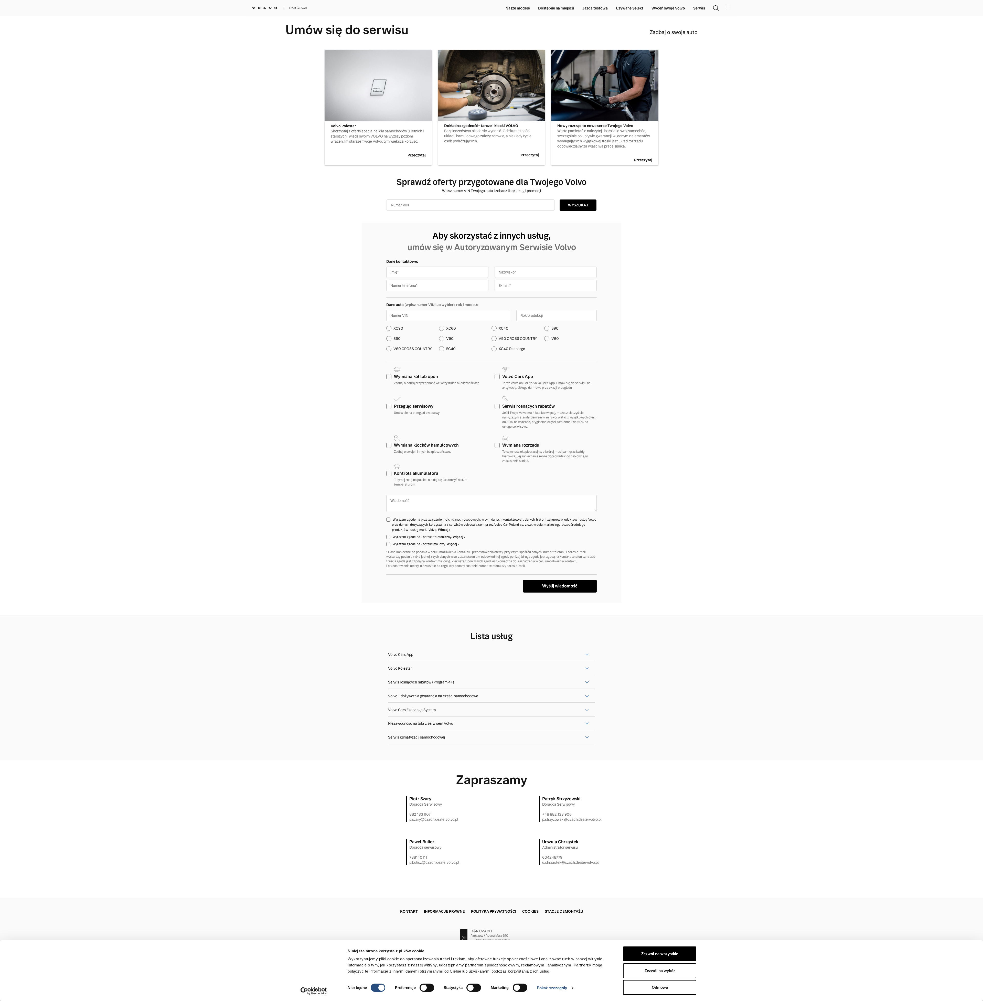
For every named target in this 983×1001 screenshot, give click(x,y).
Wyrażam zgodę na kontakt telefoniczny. (423, 537)
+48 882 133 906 (557, 814)
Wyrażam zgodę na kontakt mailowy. (420, 544)
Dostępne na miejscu (556, 8)
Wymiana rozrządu (520, 445)
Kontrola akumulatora (416, 473)
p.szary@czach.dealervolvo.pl (433, 819)
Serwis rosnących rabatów (528, 406)
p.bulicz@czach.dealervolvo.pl (434, 862)
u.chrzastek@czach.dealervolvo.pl (570, 862)
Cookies (530, 911)
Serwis (699, 8)
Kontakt (409, 911)
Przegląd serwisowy (413, 406)
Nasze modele (518, 8)
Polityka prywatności (493, 911)
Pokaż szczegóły (552, 988)
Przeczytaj (417, 155)
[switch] (427, 988)
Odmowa (660, 987)
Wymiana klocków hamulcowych (426, 445)
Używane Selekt (629, 8)
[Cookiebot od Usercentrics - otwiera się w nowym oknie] (313, 991)
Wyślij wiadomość (560, 586)
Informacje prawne (444, 911)
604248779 (552, 857)
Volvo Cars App (517, 376)
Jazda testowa (595, 8)
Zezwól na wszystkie (659, 954)
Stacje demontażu (564, 911)
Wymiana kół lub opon (416, 376)
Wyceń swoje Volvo (668, 8)
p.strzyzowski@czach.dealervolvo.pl (572, 819)
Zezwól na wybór (660, 970)
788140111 (418, 857)
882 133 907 (420, 814)
